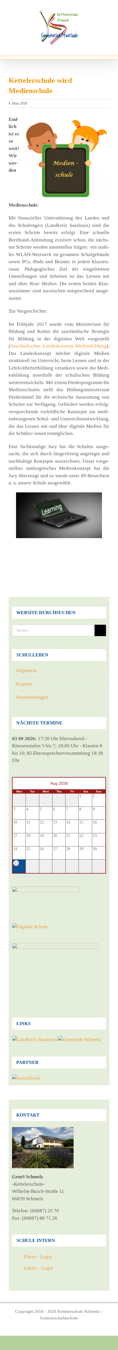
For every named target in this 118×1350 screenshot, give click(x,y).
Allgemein (26, 670)
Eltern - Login (38, 1256)
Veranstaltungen (31, 697)
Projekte (23, 684)
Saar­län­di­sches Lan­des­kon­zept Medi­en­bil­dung (58, 346)
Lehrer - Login (38, 1268)
